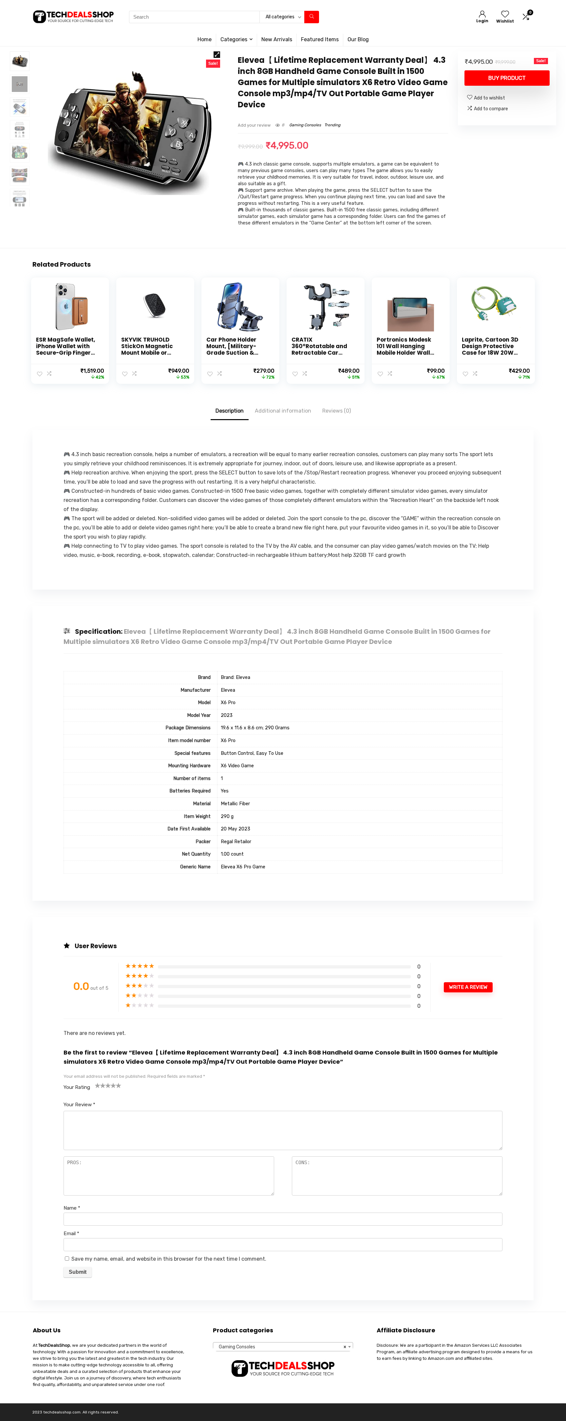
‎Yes (225, 791)
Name (72, 1208)
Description (230, 411)
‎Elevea (228, 690)
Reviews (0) (336, 411)
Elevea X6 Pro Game (243, 867)
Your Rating (77, 1087)
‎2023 (227, 715)
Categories (233, 39)
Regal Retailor (236, 841)
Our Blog (358, 39)
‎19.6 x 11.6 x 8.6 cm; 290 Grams (255, 728)
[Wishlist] (505, 14)
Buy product (507, 78)
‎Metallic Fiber (235, 804)
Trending (332, 125)
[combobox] (283, 1346)
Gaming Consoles (305, 125)
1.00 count (232, 854)
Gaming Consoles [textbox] (281, 1347)
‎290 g (227, 816)
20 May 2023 (235, 829)
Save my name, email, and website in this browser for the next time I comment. (168, 1259)
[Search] (311, 17)
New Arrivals (276, 39)
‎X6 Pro (228, 702)
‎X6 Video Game (237, 766)
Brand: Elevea (235, 677)
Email (71, 1233)
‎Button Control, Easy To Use (252, 753)
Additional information (283, 411)
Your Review (79, 1105)
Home (205, 39)
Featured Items (320, 39)
